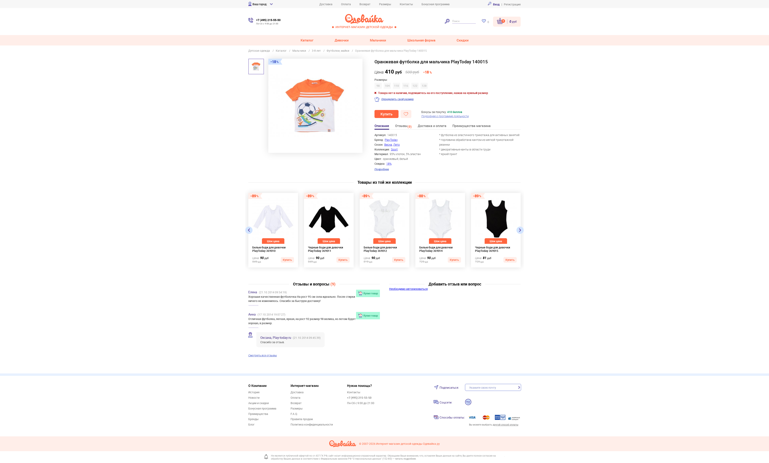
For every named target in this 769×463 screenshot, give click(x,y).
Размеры (385, 4)
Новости (254, 397)
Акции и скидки (258, 403)
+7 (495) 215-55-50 (359, 397)
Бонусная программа (436, 4)
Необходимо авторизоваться (408, 289)
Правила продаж (302, 419)
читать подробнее (405, 458)
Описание (381, 126)
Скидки (463, 40)
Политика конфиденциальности (312, 424)
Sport (394, 149)
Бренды (253, 419)
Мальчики (378, 40)
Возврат (364, 4)
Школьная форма (421, 40)
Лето (396, 144)
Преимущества (258, 414)
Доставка (325, 4)
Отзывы (403, 126)
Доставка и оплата (432, 126)
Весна (388, 144)
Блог (251, 424)
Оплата (346, 4)
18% (389, 163)
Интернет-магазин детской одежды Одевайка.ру (408, 444)
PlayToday (391, 140)
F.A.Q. (294, 414)
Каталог (307, 40)
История (254, 392)
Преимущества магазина (471, 126)
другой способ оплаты (505, 424)
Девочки (342, 40)
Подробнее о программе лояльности (445, 116)
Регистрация (512, 4)
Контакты (406, 4)
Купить (386, 114)
